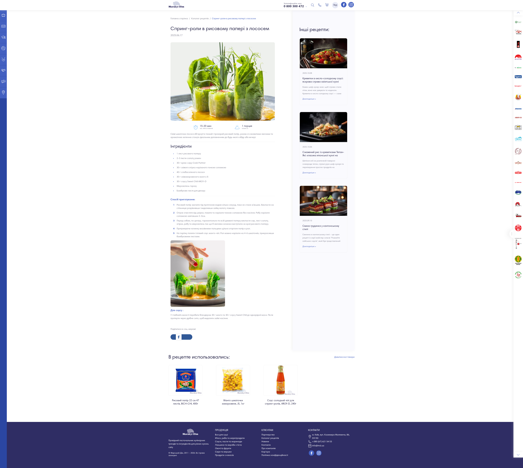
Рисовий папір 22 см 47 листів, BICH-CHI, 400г (185, 402)
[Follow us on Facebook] (344, 5)
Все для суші (221, 435)
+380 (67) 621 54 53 (322, 442)
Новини (265, 442)
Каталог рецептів (270, 438)
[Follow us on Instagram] (351, 5)
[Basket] (327, 5)
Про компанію (269, 448)
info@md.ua (318, 446)
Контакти (266, 445)
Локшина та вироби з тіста (228, 445)
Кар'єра (266, 452)
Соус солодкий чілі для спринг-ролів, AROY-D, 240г (280, 402)
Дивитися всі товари (344, 357)
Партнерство (268, 435)
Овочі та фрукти (223, 448)
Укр (335, 5)
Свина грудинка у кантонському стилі (320, 228)
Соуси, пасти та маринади (228, 442)
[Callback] (320, 5)
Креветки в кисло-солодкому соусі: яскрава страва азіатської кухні (322, 80)
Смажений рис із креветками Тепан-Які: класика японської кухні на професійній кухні (323, 155)
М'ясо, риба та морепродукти (230, 438)
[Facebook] (181, 337)
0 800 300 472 (294, 6)
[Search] (312, 5)
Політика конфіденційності (275, 455)
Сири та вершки (223, 452)
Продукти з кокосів (224, 455)
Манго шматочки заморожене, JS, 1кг (233, 402)
